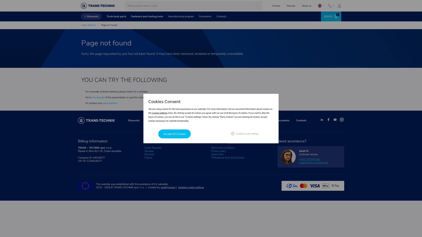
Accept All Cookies (174, 134)
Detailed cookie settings (247, 133)
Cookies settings (159, 113)
